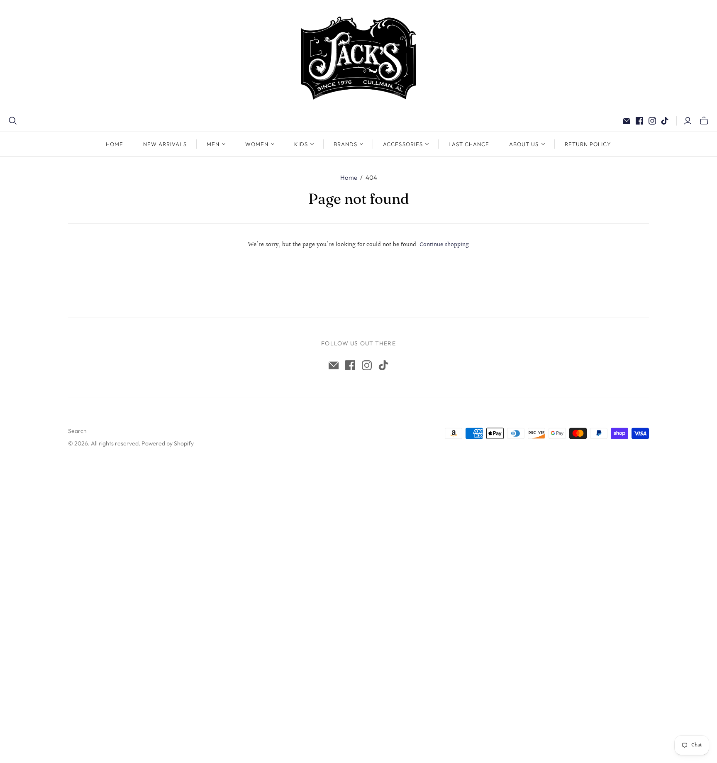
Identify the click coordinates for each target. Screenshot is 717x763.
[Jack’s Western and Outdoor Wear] (358, 58)
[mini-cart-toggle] (704, 120)
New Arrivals (164, 144)
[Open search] (13, 121)
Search (77, 431)
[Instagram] (652, 121)
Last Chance (469, 144)
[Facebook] (639, 121)
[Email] (626, 121)
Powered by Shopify (167, 443)
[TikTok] (664, 121)
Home (114, 144)
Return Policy (588, 144)
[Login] (687, 120)
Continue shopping (444, 244)
